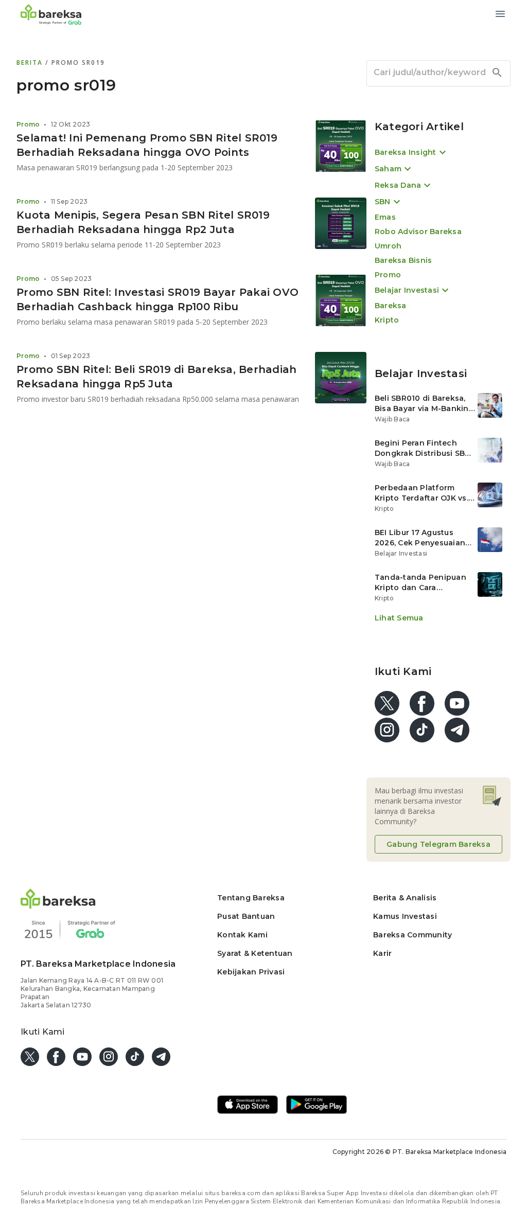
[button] (58, 906)
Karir (382, 953)
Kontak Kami (242, 934)
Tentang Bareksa (251, 897)
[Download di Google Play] (316, 1105)
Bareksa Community (412, 934)
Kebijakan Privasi (251, 971)
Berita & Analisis (404, 897)
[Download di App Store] (247, 1105)
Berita (30, 62)
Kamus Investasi (405, 916)
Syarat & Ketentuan (255, 953)
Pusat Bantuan (246, 916)
